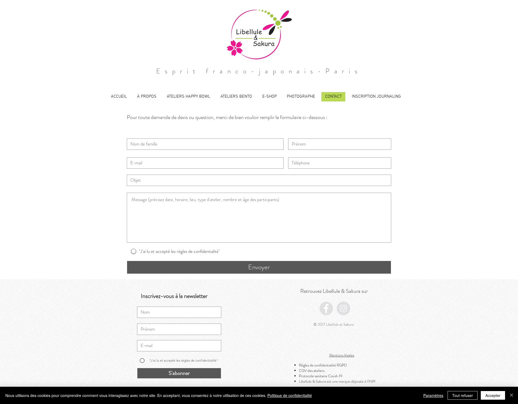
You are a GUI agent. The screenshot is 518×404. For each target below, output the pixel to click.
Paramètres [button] (433, 395)
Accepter (492, 395)
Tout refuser (462, 395)
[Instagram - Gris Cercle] (343, 308)
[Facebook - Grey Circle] (326, 308)
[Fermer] (511, 395)
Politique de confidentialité (289, 395)
